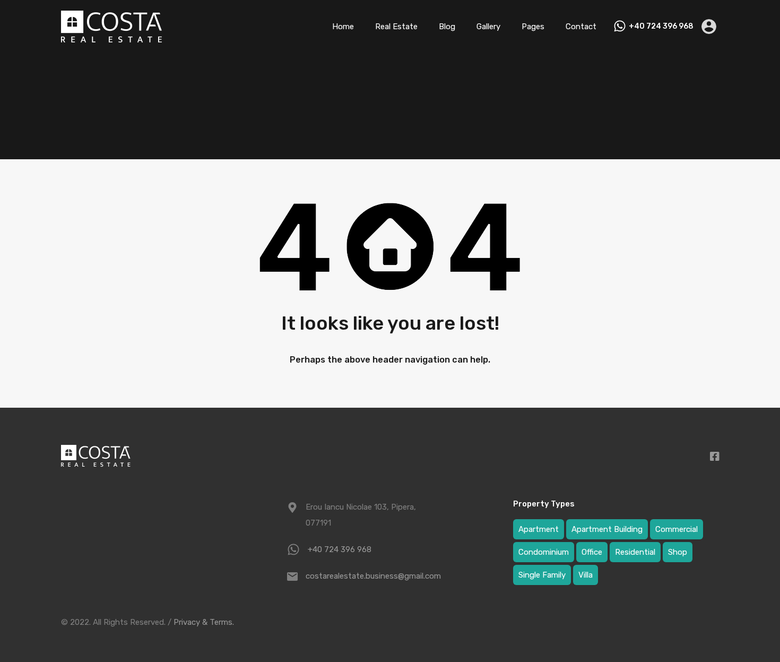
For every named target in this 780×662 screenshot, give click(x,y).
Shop (677, 552)
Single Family (542, 575)
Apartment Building (607, 529)
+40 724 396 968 (661, 26)
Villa (585, 575)
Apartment (538, 529)
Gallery (488, 26)
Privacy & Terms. (204, 622)
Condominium (543, 552)
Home (343, 26)
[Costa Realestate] (111, 37)
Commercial (676, 529)
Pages (533, 26)
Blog (447, 26)
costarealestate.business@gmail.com (372, 576)
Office (592, 552)
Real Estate (396, 26)
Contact (581, 26)
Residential (635, 552)
